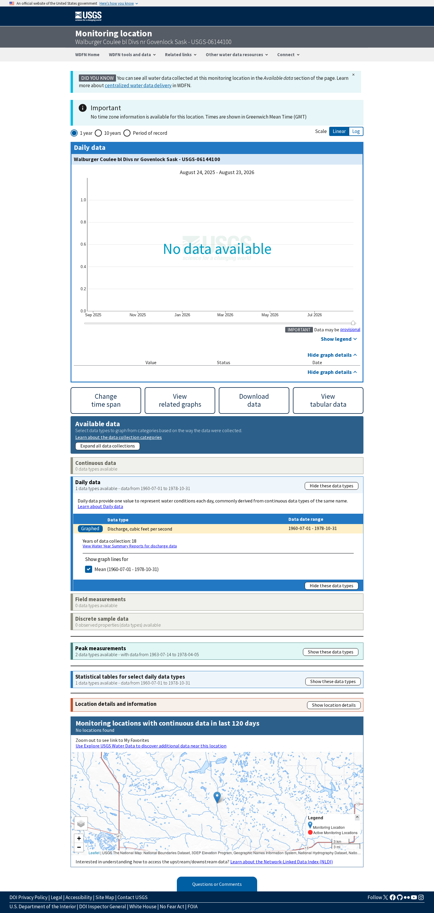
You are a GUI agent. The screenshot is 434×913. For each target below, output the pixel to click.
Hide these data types (331, 486)
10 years (112, 133)
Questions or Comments (217, 884)
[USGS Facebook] (392, 899)
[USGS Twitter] (385, 899)
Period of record (150, 133)
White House (142, 906)
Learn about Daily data (100, 506)
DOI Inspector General (102, 906)
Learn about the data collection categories (118, 437)
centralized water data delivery (138, 85)
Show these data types (330, 652)
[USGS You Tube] (413, 899)
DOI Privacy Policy (28, 897)
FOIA (192, 906)
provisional (350, 329)
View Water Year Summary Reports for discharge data (130, 546)
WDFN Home (87, 54)
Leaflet (94, 852)
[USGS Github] (399, 899)
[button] (217, 798)
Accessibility (79, 897)
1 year (86, 133)
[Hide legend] (357, 817)
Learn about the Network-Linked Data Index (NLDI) (281, 862)
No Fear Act (172, 906)
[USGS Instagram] (421, 899)
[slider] (353, 322)
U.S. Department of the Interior (42, 906)
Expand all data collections (107, 446)
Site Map (104, 897)
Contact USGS (133, 897)
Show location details (334, 705)
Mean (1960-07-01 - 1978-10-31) (126, 569)
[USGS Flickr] (406, 899)
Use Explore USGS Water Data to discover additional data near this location (151, 746)
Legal (56, 897)
